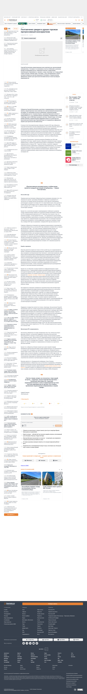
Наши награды (69, 686)
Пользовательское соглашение (72, 673)
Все (6, 28)
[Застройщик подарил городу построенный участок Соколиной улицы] (31, 478)
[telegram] (27, 643)
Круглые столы (51, 630)
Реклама (6, 615)
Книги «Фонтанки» (52, 622)
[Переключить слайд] (83, 34)
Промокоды (74, 141)
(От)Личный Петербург (53, 617)
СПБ (9, 28)
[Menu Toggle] (4, 20)
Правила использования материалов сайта (74, 677)
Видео (23, 617)
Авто (23, 609)
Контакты (6, 611)
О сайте (5, 609)
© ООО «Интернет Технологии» (36, 689)
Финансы (39, 628)
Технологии (40, 624)
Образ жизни (40, 609)
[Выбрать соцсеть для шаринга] (61, 38)
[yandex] (37, 643)
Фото (38, 634)
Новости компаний (27, 469)
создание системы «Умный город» (36, 275)
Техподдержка (7, 613)
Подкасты (39, 615)
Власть (23, 622)
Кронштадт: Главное (53, 628)
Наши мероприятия (8, 617)
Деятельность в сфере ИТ (71, 683)
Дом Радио (50, 626)
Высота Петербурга (52, 632)
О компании (6, 620)
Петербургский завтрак (74, 17)
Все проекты (51, 634)
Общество (39, 611)
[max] (23, 643)
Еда (23, 630)
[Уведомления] (79, 20)
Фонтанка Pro (51, 609)
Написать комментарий (30, 38)
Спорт (38, 620)
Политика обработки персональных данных (74, 675)
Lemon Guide (54, 17)
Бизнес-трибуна (25, 615)
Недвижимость (25, 634)
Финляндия (39, 630)
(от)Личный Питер (16, 17)
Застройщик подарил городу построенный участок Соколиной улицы (31, 488)
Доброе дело (25, 628)
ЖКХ (23, 632)
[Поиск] (76, 20)
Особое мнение (40, 613)
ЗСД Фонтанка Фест (62, 17)
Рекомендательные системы (71, 681)
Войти (25, 426)
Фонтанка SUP (7, 17)
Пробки (43, 20)
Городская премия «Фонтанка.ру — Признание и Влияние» (61, 615)
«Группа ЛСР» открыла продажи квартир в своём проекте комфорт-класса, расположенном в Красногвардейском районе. (52, 491)
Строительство (40, 622)
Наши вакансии (7, 622)
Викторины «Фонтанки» (27, 620)
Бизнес (24, 613)
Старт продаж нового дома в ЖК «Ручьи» (52, 487)
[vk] (30, 643)
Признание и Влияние (45, 17)
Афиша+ (24, 611)
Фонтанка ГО (24, 17)
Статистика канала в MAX (10, 624)
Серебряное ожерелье (33, 17)
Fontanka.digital (51, 624)
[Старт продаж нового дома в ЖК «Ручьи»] (52, 478)
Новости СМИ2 (25, 465)
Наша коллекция (52, 620)
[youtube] (33, 643)
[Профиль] (82, 20)
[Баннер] (22, 23)
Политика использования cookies (72, 679)
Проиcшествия (40, 617)
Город (23, 626)
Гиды (23, 624)
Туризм (39, 626)
